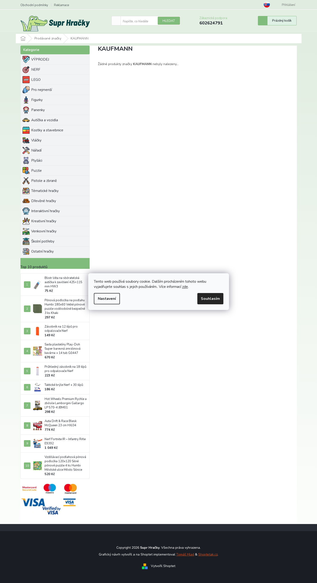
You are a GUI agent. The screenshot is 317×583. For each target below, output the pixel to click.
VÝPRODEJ (40, 59)
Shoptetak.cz (208, 554)
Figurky (37, 100)
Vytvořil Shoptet (163, 566)
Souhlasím (210, 298)
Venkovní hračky (44, 231)
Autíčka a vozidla (44, 120)
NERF (35, 69)
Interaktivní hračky (45, 211)
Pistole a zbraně (44, 180)
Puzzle (36, 170)
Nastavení (107, 298)
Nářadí (36, 150)
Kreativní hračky (43, 221)
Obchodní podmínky (34, 5)
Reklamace (61, 5)
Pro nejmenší (41, 89)
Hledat (169, 21)
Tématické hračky (45, 190)
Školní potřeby (42, 241)
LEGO (36, 79)
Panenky (38, 110)
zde (185, 286)
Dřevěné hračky (43, 201)
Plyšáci (36, 160)
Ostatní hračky (42, 251)
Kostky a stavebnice (47, 130)
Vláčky (36, 140)
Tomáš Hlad (185, 554)
